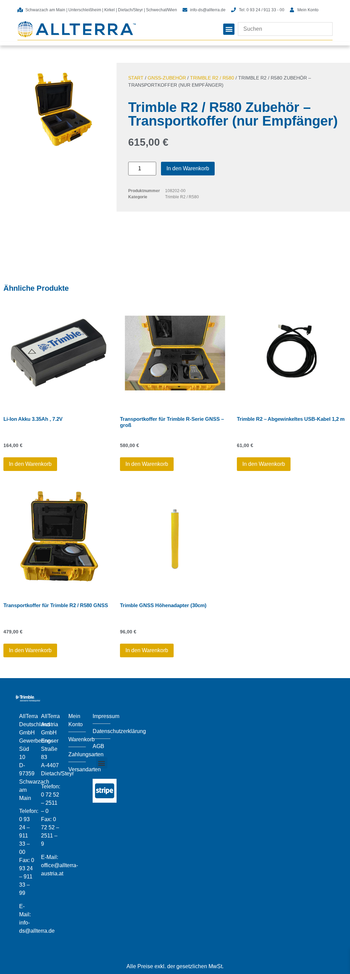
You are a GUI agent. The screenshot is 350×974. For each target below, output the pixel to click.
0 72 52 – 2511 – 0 (50, 803)
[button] (228, 29)
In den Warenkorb (187, 168)
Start (136, 78)
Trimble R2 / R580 (212, 78)
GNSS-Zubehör (167, 78)
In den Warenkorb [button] (30, 464)
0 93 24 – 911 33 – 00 (24, 835)
